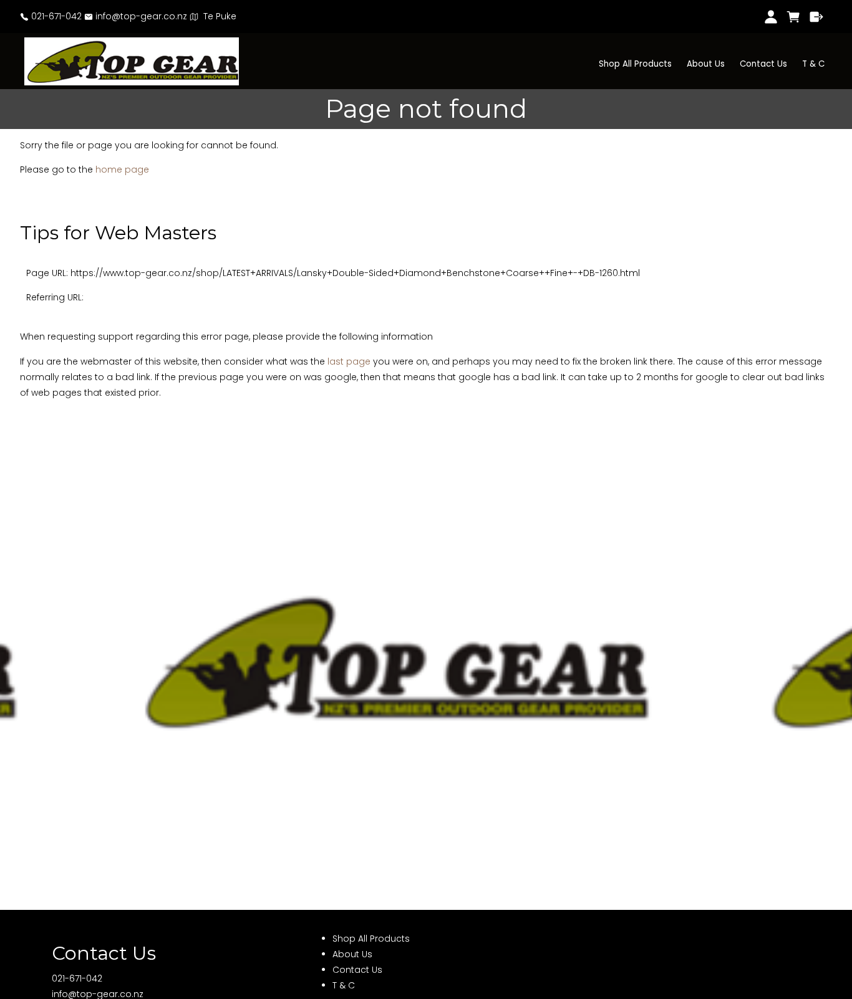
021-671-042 (55, 16)
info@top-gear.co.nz (140, 16)
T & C (813, 64)
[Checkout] (816, 16)
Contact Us (763, 64)
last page (348, 361)
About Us (706, 64)
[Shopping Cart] (793, 16)
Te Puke (217, 16)
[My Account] (770, 16)
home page (122, 169)
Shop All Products (635, 64)
